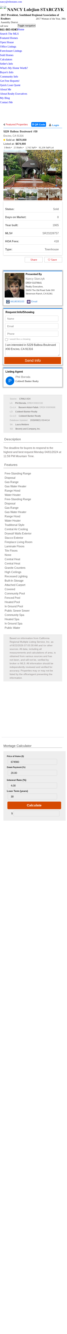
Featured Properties (16, 124)
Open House (7, 42)
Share (33, 259)
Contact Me (6, 102)
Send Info (33, 360)
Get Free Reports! (9, 80)
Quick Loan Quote (10, 85)
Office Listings (8, 46)
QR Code (39, 124)
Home (21, 29)
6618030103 (17, 301)
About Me (5, 89)
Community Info (9, 76)
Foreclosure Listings (11, 50)
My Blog (5, 98)
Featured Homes (9, 38)
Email (34, 301)
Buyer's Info (6, 72)
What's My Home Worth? (14, 68)
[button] (59, 172)
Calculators (6, 59)
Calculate (34, 805)
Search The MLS (9, 33)
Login (55, 125)
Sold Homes (6, 55)
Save (53, 259)
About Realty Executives (13, 93)
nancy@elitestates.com (11, 2)
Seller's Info (6, 63)
